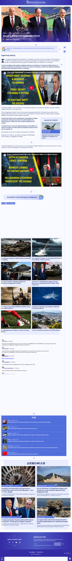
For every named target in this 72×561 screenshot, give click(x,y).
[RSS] (20, 542)
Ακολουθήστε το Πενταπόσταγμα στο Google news (22, 197)
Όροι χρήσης (32, 552)
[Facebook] (9, 542)
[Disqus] (31, 356)
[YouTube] (16, 542)
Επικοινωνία (40, 552)
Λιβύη (3, 203)
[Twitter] (13, 542)
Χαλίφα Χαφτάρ (10, 203)
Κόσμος (5, 33)
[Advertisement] (31, 222)
